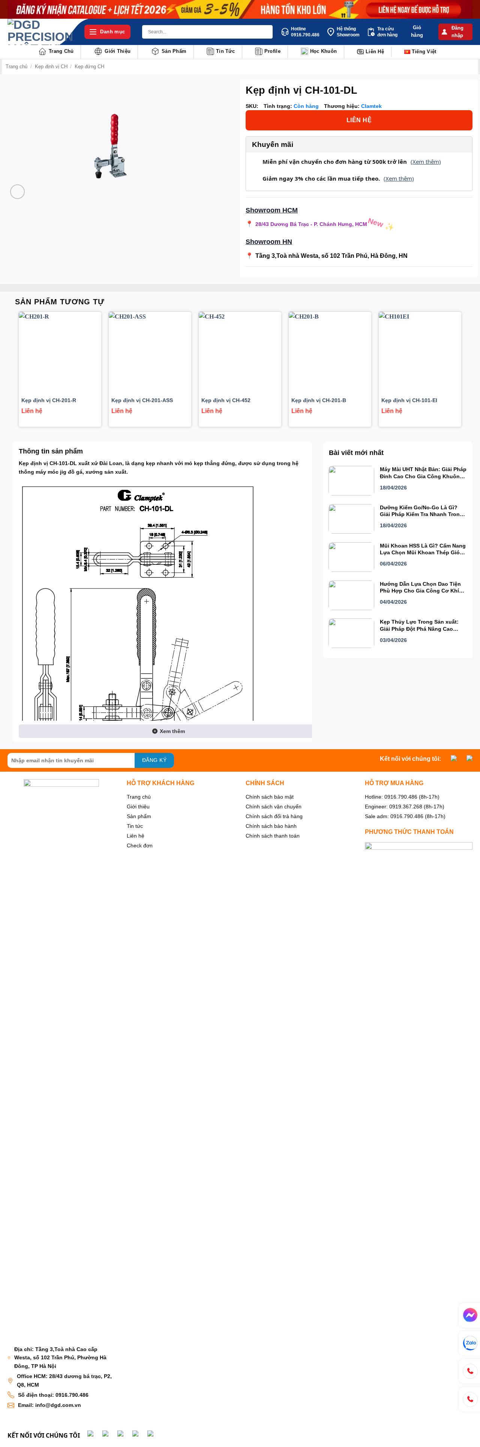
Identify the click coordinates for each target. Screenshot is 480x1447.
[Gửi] (266, 32)
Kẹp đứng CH (89, 66)
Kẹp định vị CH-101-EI (409, 400)
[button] (455, 32)
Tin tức (225, 51)
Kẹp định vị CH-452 (225, 400)
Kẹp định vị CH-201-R (48, 400)
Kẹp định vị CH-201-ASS (142, 400)
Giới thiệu (117, 51)
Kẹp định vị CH (51, 66)
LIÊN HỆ (359, 120)
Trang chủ (61, 51)
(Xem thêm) (426, 161)
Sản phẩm (174, 51)
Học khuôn (323, 51)
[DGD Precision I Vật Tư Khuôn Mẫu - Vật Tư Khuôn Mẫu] (40, 32)
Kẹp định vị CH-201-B (318, 400)
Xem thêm (171, 731)
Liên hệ (375, 51)
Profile (272, 51)
